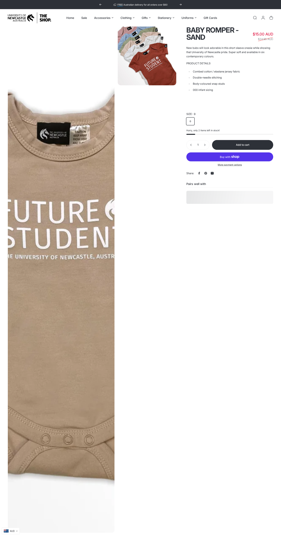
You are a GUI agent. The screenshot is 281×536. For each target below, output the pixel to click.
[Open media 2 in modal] (147, 56)
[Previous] (100, 4)
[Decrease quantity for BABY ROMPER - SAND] (190, 145)
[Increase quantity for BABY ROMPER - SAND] (205, 145)
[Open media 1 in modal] (61, 280)
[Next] (180, 4)
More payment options (230, 164)
